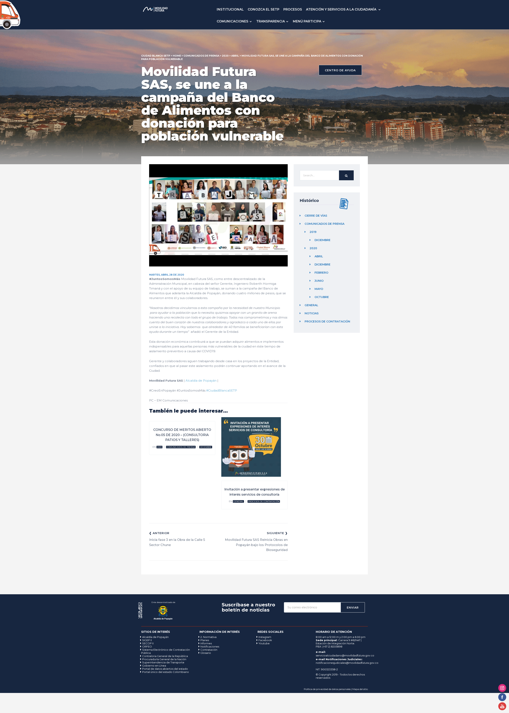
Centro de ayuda (340, 70)
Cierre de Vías (316, 215)
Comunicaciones (232, 21)
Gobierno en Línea (154, 665)
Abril (319, 256)
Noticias (312, 313)
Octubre (322, 297)
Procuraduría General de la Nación (164, 659)
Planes (204, 640)
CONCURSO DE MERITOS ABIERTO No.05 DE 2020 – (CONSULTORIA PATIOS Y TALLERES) (182, 435)
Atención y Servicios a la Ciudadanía (341, 9)
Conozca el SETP (263, 9)
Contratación (208, 649)
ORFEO (147, 646)
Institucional (230, 9)
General (238, 501)
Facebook (265, 640)
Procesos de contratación (263, 501)
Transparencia (270, 21)
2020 (159, 447)
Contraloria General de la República (165, 656)
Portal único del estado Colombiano (165, 671)
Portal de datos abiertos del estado (165, 668)
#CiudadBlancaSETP (221, 390)
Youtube (264, 643)
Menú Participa (307, 21)
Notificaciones (209, 646)
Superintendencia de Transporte (163, 662)
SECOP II (147, 643)
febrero (321, 272)
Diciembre (206, 447)
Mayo (319, 289)
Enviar (353, 607)
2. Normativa (208, 637)
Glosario (205, 652)
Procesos (292, 9)
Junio (319, 281)
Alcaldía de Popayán (201, 380)
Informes (206, 643)
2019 (313, 232)
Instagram (264, 637)
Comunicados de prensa (181, 447)
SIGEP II (147, 640)
